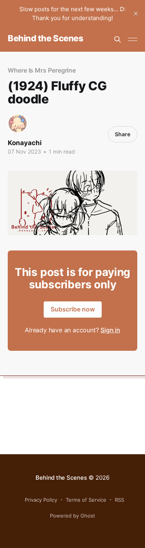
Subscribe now (73, 309)
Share (122, 134)
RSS (119, 500)
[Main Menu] (132, 39)
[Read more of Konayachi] (17, 123)
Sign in (110, 330)
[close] (136, 13)
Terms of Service (86, 500)
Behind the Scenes (46, 38)
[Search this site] (117, 39)
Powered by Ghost (72, 515)
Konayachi (25, 143)
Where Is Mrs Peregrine (42, 70)
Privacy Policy (41, 500)
